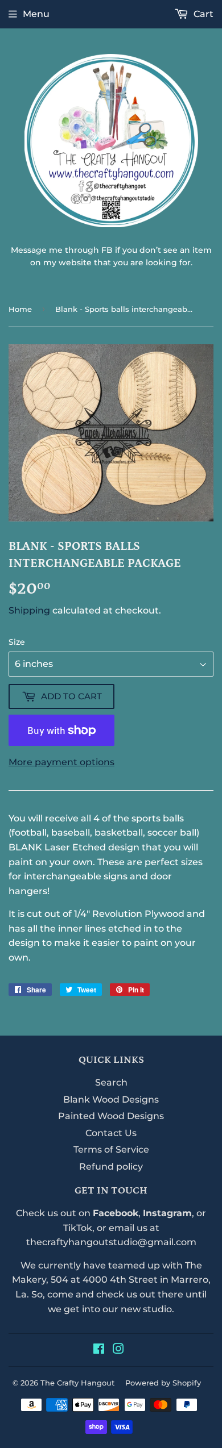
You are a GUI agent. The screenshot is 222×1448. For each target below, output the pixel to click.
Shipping (29, 610)
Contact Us (111, 1133)
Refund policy (111, 1166)
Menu (36, 14)
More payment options (61, 762)
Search (111, 1082)
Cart (202, 14)
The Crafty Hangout (77, 1382)
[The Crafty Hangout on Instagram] (118, 1350)
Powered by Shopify (163, 1382)
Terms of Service (111, 1149)
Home (20, 309)
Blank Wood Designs (111, 1099)
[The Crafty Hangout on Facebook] (99, 1350)
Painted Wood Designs (111, 1116)
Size (17, 642)
